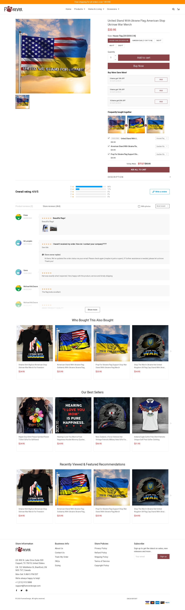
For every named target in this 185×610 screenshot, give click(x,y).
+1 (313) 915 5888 (23, 582)
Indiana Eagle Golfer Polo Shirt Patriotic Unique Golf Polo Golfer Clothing (149, 438)
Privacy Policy (101, 548)
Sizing (58, 565)
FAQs (57, 561)
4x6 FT (111, 45)
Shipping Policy (101, 557)
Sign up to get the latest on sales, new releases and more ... (151, 550)
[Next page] (171, 351)
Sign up (163, 556)
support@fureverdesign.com (28, 586)
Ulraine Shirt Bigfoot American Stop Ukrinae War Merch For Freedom (33, 366)
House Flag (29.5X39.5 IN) (124, 36)
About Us (59, 548)
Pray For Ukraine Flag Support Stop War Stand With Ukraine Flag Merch (124, 154)
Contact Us (60, 552)
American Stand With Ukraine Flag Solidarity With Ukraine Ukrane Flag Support (124, 146)
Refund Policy (101, 552)
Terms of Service (102, 561)
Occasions (112, 9)
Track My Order (61, 557)
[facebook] (17, 590)
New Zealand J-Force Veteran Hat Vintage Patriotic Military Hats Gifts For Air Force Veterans (111, 438)
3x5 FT (158, 40)
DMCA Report (132, 599)
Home (68, 9)
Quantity (111, 52)
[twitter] (22, 590)
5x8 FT (120, 45)
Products (78, 9)
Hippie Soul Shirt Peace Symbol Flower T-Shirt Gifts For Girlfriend (34, 438)
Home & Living (95, 9)
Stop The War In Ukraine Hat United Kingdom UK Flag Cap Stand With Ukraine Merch (150, 366)
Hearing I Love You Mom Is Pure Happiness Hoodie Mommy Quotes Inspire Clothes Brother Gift (71, 438)
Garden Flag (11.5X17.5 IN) (142, 40)
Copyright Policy (102, 565)
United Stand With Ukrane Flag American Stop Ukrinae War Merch (129, 139)
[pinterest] (27, 590)
